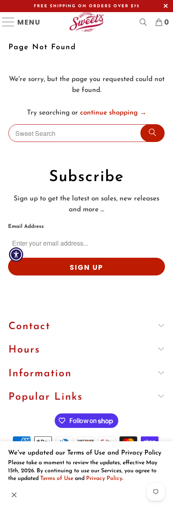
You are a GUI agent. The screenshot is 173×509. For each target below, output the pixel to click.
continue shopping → (113, 112)
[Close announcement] (14, 495)
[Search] (152, 133)
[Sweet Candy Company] (86, 22)
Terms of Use (56, 479)
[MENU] (5, 22)
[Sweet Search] (143, 22)
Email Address (26, 226)
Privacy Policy (104, 479)
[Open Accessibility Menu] (16, 254)
